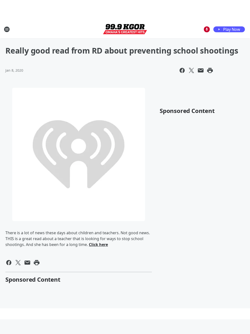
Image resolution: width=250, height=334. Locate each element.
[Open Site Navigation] (7, 29)
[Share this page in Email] (200, 70)
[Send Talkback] (207, 29)
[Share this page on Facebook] (182, 70)
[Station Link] (125, 29)
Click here (98, 244)
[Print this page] (210, 70)
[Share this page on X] (191, 70)
